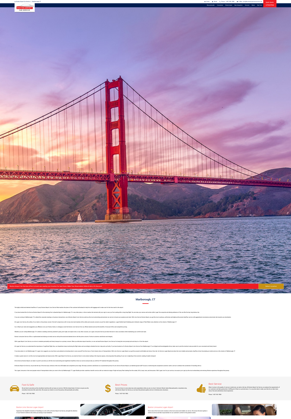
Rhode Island (228, 5)
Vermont (247, 5)
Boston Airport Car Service (23, 1)
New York (259, 5)
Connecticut (220, 5)
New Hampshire (238, 5)
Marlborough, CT (36, 1)
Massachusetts (211, 5)
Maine (253, 5)
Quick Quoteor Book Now (270, 3)
